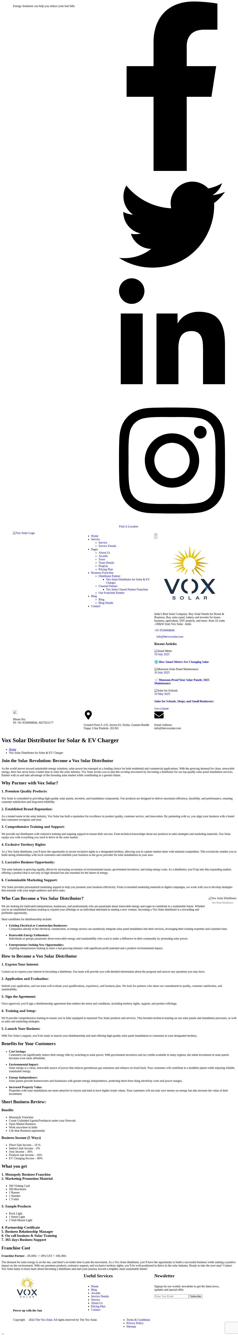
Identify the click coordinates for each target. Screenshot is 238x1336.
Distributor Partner (109, 576)
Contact (95, 606)
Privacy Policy (135, 1323)
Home (94, 535)
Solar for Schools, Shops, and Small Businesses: (184, 701)
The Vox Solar (43, 1319)
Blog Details (106, 602)
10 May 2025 (162, 693)
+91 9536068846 (164, 630)
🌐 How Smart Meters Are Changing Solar (181, 661)
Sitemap (131, 1326)
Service (95, 539)
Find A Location (128, 526)
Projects (103, 566)
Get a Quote (161, 708)
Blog (94, 596)
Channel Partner (108, 586)
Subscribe (195, 1296)
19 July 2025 (162, 654)
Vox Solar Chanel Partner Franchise (127, 589)
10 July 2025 (162, 672)
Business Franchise (102, 572)
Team (102, 559)
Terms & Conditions (138, 1319)
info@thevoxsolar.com (170, 636)
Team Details (106, 562)
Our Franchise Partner (111, 592)
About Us (104, 552)
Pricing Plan (106, 569)
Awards (103, 556)
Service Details (107, 546)
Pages (94, 549)
